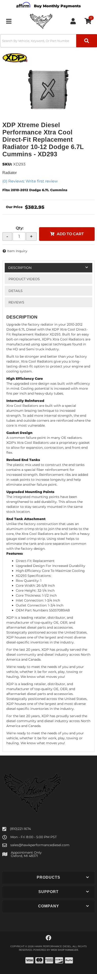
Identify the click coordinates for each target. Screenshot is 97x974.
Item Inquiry (17, 251)
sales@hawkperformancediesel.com (39, 845)
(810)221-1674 (20, 829)
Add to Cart (70, 234)
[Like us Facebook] (48, 938)
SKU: (7, 164)
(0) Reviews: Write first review (30, 181)
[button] (48, 40)
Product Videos (24, 279)
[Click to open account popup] (73, 21)
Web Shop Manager (64, 949)
